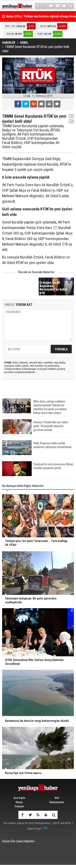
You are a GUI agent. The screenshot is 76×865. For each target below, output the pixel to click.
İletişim (19, 806)
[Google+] (33, 104)
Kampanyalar (56, 802)
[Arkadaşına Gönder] (41, 104)
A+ (71, 116)
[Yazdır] (49, 104)
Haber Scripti (34, 828)
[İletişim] (64, 6)
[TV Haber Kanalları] (44, 6)
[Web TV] (51, 6)
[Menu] (38, 6)
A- (71, 121)
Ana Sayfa (19, 797)
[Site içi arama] (71, 6)
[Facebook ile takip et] (22, 815)
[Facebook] (18, 104)
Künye (19, 802)
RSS (56, 797)
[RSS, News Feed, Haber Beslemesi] (38, 815)
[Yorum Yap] (57, 104)
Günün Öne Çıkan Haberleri (18, 841)
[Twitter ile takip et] (30, 815)
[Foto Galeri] (57, 6)
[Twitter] (25, 104)
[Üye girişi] (46, 815)
